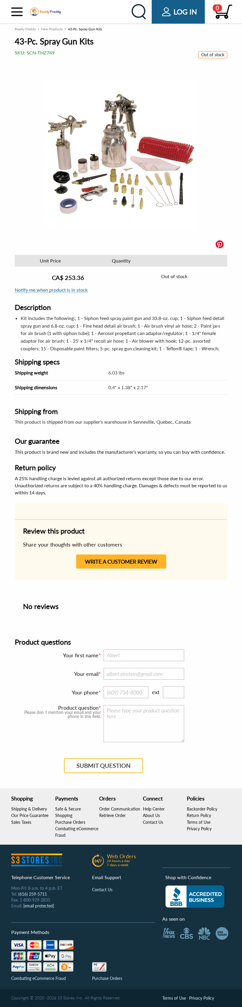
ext (155, 692)
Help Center (154, 808)
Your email (86, 674)
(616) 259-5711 (32, 894)
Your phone (85, 692)
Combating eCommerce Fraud (38, 978)
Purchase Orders (70, 822)
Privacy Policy (199, 828)
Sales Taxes (21, 822)
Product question (78, 707)
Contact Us (153, 822)
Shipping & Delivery (29, 808)
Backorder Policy (202, 808)
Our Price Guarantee (29, 815)
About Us (151, 815)
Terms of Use (198, 822)
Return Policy (199, 815)
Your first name (81, 655)
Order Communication (119, 808)
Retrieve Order (112, 815)
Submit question (103, 765)
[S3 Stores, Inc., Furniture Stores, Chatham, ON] (194, 896)
